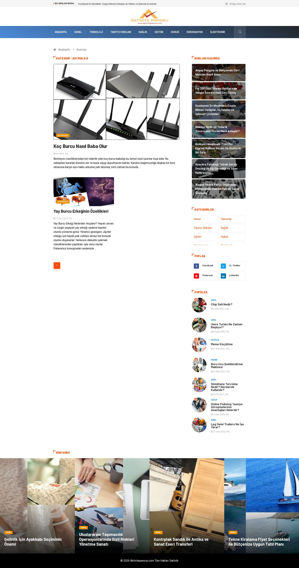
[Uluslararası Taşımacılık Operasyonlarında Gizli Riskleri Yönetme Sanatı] (112, 505)
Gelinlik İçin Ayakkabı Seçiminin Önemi (33, 542)
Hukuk (175, 32)
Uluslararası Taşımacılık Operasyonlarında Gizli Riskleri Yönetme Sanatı (106, 539)
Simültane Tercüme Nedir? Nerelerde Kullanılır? (224, 387)
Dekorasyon (195, 32)
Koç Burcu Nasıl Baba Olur (80, 146)
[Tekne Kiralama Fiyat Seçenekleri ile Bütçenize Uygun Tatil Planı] (261, 505)
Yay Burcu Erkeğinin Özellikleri (80, 211)
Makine (214, 360)
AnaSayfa (61, 32)
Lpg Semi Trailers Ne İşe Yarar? (227, 425)
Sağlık (143, 32)
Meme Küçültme (222, 344)
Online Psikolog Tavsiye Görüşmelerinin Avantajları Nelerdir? (227, 407)
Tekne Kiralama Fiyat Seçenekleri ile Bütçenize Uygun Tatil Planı (259, 542)
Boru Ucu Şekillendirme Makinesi (227, 365)
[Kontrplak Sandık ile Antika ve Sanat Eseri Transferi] (187, 505)
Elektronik (217, 32)
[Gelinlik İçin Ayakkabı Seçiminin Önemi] (37, 505)
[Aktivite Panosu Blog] (149, 16)
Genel (78, 32)
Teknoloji (96, 32)
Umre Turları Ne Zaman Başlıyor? (226, 325)
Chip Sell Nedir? (221, 304)
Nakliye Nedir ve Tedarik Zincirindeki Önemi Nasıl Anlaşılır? (107, 4)
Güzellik (215, 340)
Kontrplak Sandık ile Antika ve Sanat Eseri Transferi (181, 542)
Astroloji (63, 135)
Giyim (8, 532)
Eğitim (159, 32)
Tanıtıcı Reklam (120, 32)
